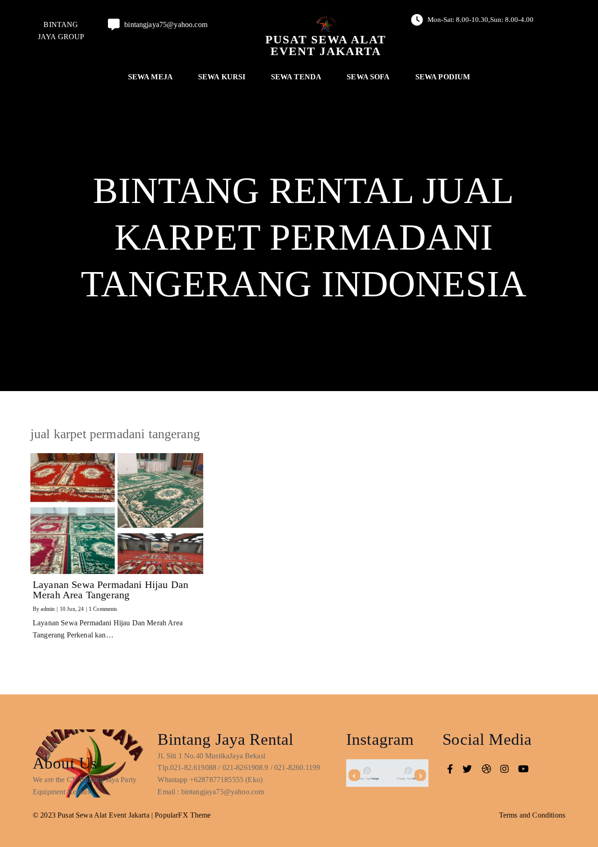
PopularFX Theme (183, 815)
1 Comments (103, 609)
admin (48, 609)
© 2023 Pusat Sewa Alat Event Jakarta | (94, 815)
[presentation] (354, 775)
